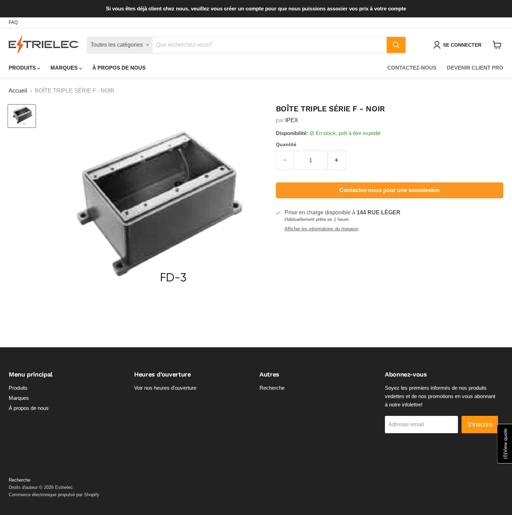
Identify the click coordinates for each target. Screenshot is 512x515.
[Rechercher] (396, 45)
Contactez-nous (411, 68)
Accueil (18, 91)
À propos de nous (119, 68)
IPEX (291, 120)
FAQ (13, 22)
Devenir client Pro (475, 68)
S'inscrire (479, 424)
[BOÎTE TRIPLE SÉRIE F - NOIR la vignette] (22, 116)
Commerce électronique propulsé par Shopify (54, 494)
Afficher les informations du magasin (321, 229)
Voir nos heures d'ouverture (165, 388)
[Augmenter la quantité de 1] (337, 160)
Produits (23, 68)
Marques (65, 68)
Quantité (286, 144)
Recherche (272, 388)
